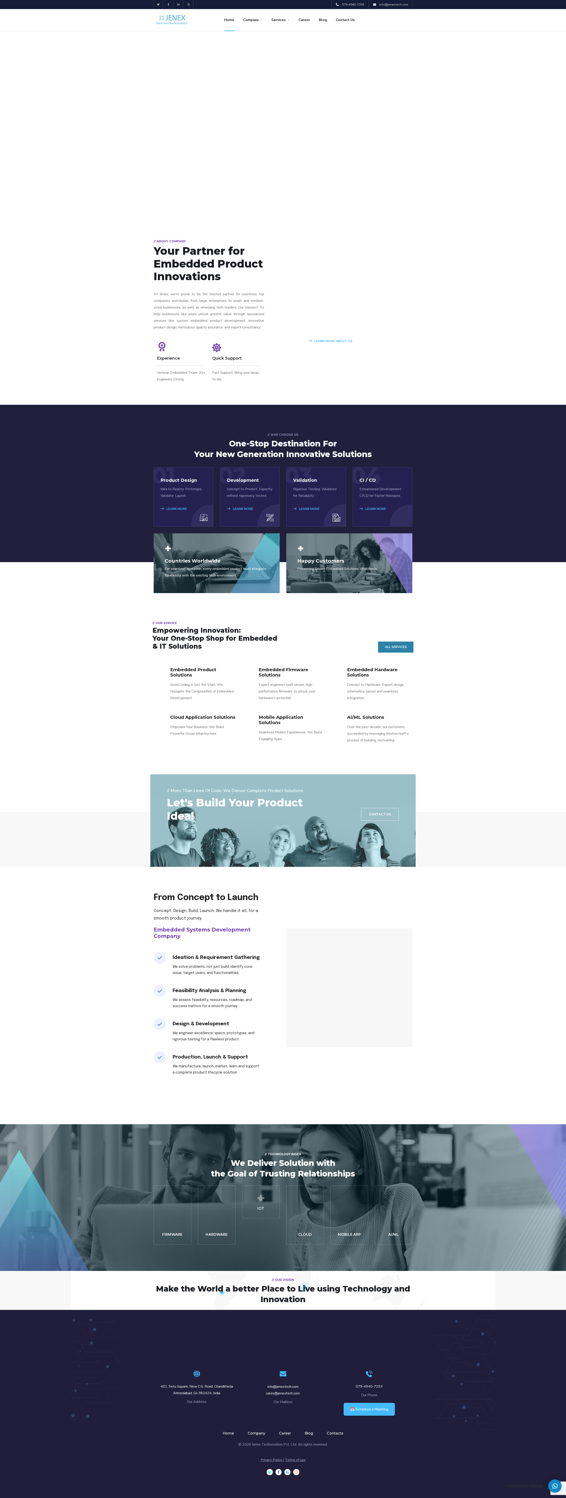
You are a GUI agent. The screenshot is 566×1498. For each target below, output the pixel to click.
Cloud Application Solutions (202, 717)
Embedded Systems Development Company (202, 932)
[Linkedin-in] (178, 4)
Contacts (335, 1433)
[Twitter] (158, 4)
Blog (323, 19)
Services (278, 19)
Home (229, 19)
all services (396, 647)
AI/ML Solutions (365, 717)
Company (251, 19)
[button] (555, 1486)
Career (304, 19)
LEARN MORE (176, 509)
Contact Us (345, 19)
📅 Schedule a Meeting (369, 1409)
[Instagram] (188, 4)
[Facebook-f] (168, 4)
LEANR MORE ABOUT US (333, 341)
